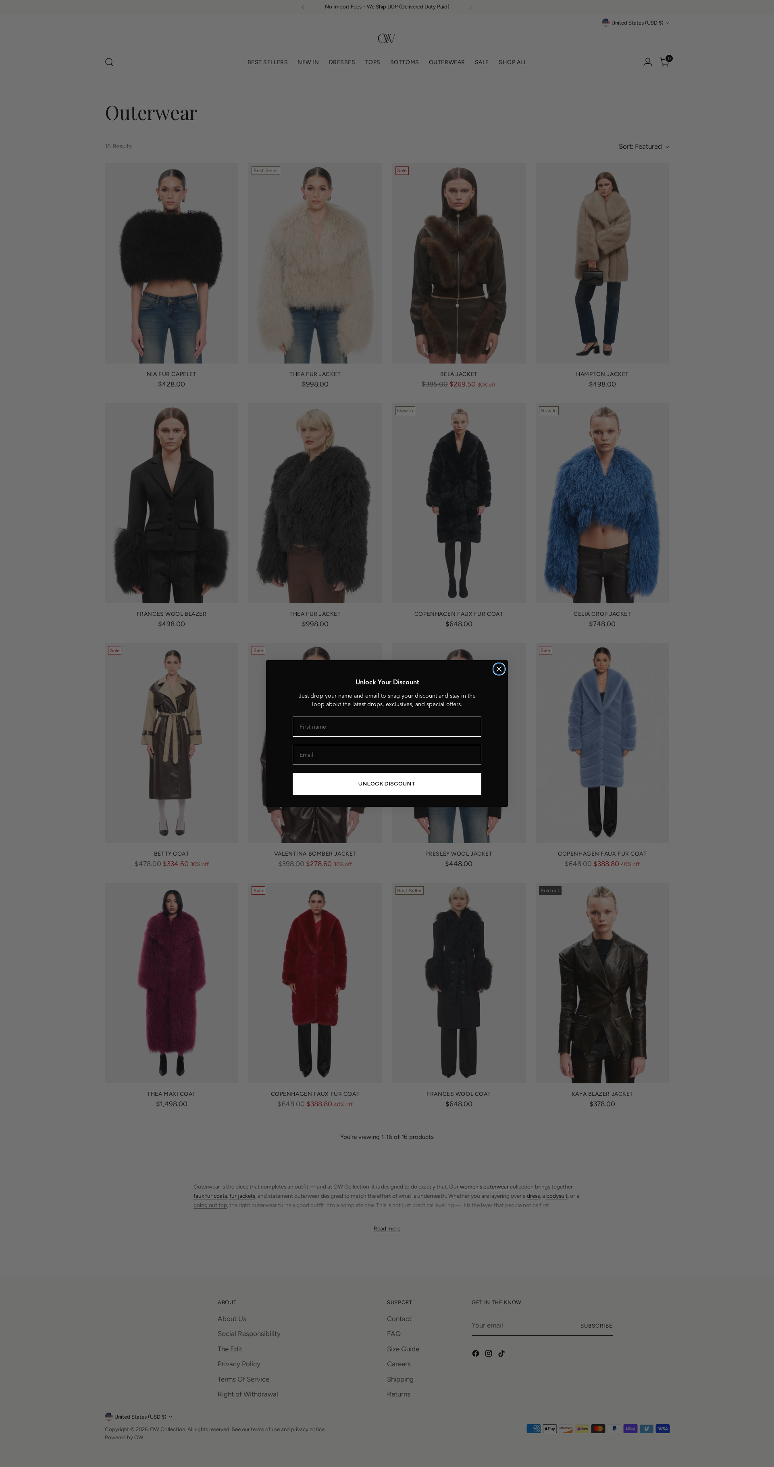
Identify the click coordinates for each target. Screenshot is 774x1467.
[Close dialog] (499, 669)
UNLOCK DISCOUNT (387, 783)
